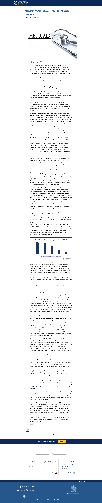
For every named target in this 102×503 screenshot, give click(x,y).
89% (33, 386)
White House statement (48, 79)
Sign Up (61, 441)
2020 (50, 67)
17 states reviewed (47, 301)
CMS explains (61, 102)
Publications (57, 2)
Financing (26, 20)
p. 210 (52, 226)
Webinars (63, 2)
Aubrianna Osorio (70, 472)
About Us (68, 2)
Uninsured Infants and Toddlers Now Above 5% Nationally (50, 463)
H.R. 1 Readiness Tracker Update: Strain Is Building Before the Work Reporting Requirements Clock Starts (33, 466)
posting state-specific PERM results (40, 299)
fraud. (43, 100)
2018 (40, 67)
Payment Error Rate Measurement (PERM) (40, 93)
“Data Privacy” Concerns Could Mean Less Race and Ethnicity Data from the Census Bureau (68, 464)
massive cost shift (42, 419)
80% (40, 386)
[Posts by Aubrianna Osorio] (74, 472)
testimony (41, 189)
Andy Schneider (35, 17)
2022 (53, 67)
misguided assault (53, 71)
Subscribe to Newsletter (83, 2)
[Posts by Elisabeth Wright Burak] (56, 472)
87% (36, 386)
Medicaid (30, 20)
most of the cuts (42, 327)
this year (59, 67)
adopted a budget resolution (36, 324)
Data (51, 2)
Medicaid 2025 (35, 20)
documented (35, 283)
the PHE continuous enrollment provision (56, 213)
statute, (63, 88)
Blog (25, 8)
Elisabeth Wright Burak (51, 472)
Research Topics (45, 2)
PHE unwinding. (68, 219)
